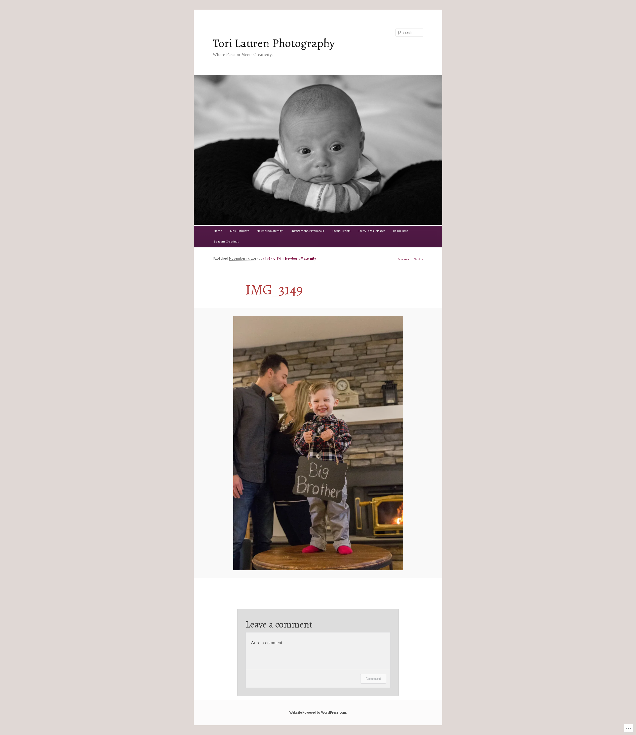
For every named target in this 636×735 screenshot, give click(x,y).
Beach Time (400, 231)
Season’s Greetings (226, 241)
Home (218, 231)
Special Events (341, 231)
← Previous (401, 259)
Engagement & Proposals (307, 231)
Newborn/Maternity (270, 231)
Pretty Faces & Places (371, 231)
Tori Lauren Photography (274, 43)
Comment (373, 678)
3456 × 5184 (272, 258)
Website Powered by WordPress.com (317, 712)
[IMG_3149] (318, 443)
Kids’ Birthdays (239, 231)
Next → (418, 259)
